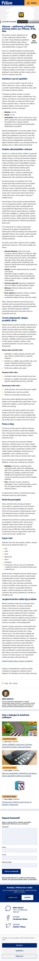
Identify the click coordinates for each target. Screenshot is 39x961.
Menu (33, 3)
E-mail (4, 854)
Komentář (5, 827)
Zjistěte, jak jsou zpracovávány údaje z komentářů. (19, 879)
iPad (10, 683)
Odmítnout (20, 951)
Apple (6, 683)
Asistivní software (9, 22)
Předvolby (19, 956)
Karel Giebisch (8, 699)
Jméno (4, 847)
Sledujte (20, 918)
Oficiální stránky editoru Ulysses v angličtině (17, 661)
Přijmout (19, 945)
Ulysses (15, 683)
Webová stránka (6, 862)
